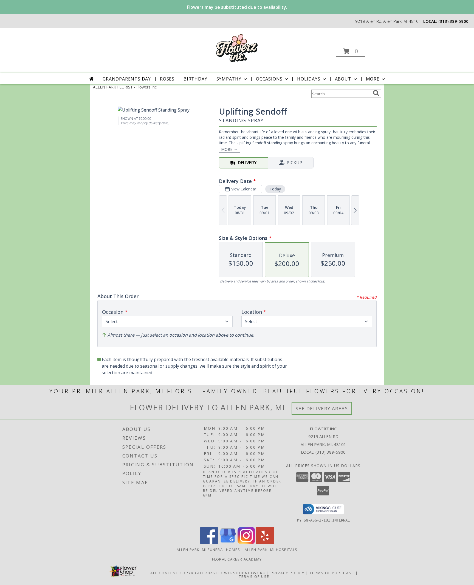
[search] (376, 93)
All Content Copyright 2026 (182, 572)
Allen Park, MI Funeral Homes (208, 549)
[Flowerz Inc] (236, 47)
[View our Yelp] (265, 542)
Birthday (195, 79)
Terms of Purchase (332, 572)
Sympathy (228, 79)
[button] (350, 51)
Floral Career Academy (237, 559)
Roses (167, 79)
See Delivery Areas (322, 408)
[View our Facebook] (209, 542)
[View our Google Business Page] (227, 542)
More (372, 79)
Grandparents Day (127, 79)
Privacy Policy (287, 572)
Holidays (308, 79)
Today (275, 189)
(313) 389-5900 (453, 21)
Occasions (269, 79)
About (343, 79)
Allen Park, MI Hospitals (271, 549)
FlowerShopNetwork (241, 572)
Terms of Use (254, 576)
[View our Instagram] (246, 542)
